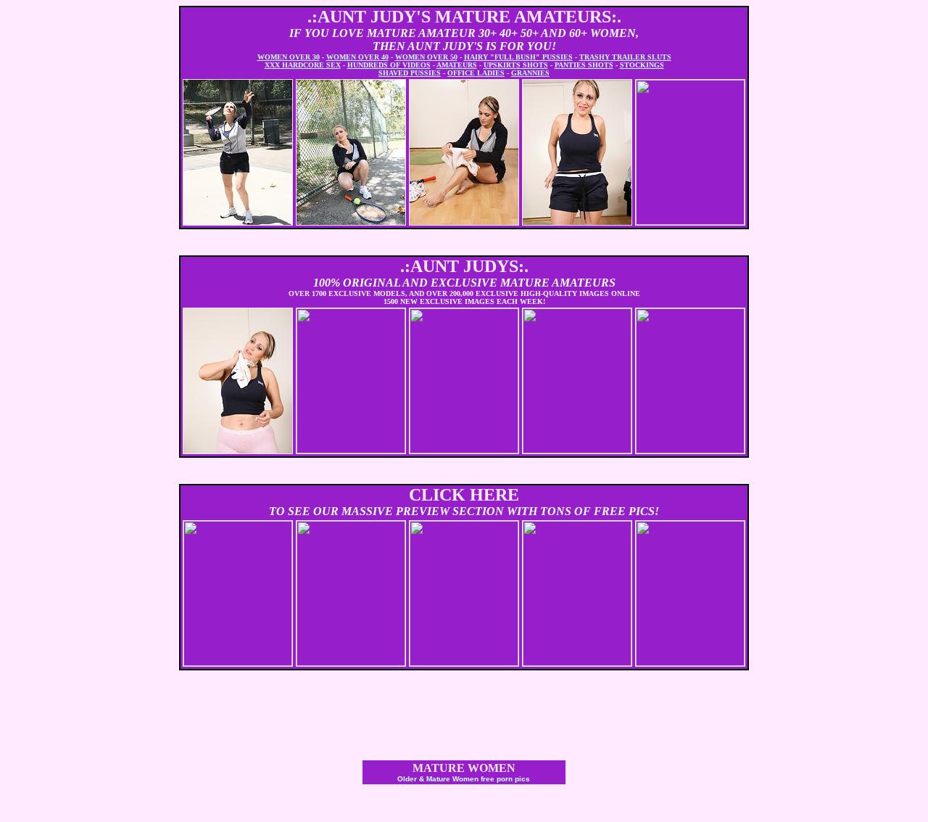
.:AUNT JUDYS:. (464, 266)
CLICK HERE (464, 494)
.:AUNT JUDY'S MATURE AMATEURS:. (464, 16)
